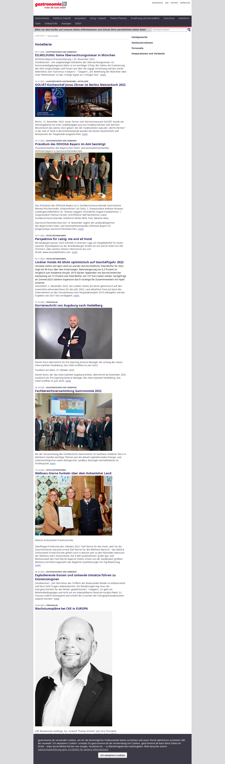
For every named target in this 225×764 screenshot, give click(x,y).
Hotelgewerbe (139, 37)
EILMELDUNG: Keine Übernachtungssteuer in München (75, 55)
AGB (167, 3)
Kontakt (174, 3)
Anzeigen (66, 23)
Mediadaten (157, 3)
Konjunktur (80, 18)
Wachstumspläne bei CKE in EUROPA (61, 608)
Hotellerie (184, 18)
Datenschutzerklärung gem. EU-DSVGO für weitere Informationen (73, 749)
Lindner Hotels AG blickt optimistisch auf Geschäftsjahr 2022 (79, 262)
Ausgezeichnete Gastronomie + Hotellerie (67, 81)
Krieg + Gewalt (98, 18)
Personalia (52, 302)
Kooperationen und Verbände (61, 52)
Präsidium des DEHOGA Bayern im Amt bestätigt (70, 144)
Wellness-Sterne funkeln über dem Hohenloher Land (73, 473)
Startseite (40, 36)
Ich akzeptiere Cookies (112, 755)
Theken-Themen (118, 18)
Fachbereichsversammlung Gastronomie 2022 (68, 391)
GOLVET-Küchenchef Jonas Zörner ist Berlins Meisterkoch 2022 (80, 85)
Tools (38, 23)
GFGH (78, 23)
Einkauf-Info (51, 23)
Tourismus (169, 18)
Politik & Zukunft (62, 18)
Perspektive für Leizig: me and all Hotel (63, 239)
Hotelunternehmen (56, 235)
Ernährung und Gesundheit (145, 18)
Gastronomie (42, 18)
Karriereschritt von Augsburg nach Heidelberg (68, 305)
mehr (103, 74)
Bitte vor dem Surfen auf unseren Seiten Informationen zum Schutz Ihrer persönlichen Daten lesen (90, 29)
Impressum (185, 3)
